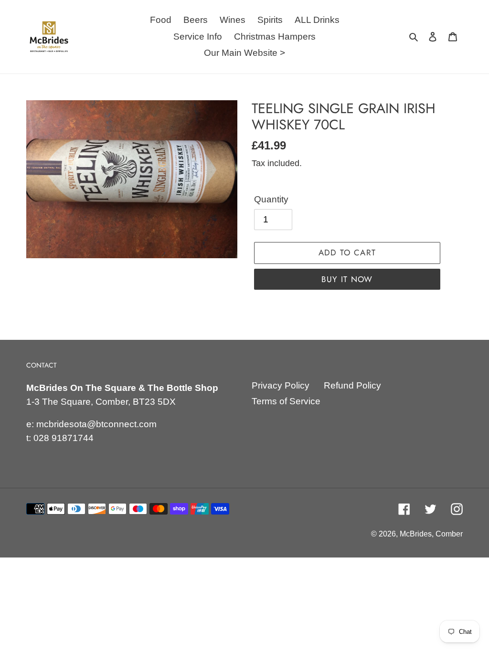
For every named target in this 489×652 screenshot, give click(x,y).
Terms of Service (286, 401)
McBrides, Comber (431, 534)
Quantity (271, 199)
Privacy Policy (280, 385)
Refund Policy (352, 385)
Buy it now (347, 279)
